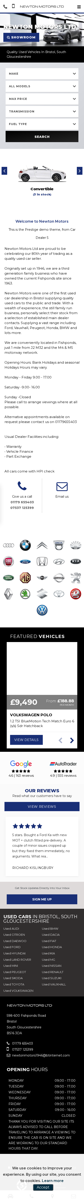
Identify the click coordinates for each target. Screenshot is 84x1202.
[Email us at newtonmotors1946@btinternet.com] (62, 489)
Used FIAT (49, 941)
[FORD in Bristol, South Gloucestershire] (25, 562)
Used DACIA (51, 934)
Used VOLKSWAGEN (18, 990)
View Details (26, 740)
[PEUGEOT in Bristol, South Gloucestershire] (75, 578)
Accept (43, 1187)
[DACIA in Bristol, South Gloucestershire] (58, 546)
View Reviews (42, 806)
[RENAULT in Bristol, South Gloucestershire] (8, 594)
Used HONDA (52, 947)
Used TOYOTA (13, 984)
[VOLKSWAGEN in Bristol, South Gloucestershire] (42, 610)
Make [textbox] (13, 73)
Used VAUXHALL (54, 984)
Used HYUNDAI (14, 953)
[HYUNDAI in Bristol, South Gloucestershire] (58, 562)
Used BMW (50, 928)
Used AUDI (11, 928)
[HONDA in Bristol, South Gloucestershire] (42, 562)
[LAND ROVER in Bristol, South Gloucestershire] (8, 578)
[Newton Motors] (42, 6)
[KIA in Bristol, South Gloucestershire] (75, 562)
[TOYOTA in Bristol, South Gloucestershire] (58, 594)
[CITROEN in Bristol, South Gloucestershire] (42, 546)
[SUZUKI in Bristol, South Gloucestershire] (42, 594)
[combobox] (42, 74)
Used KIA (48, 953)
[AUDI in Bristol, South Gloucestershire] (8, 546)
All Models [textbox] (19, 86)
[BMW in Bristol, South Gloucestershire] (25, 546)
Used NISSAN (51, 965)
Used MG (48, 959)
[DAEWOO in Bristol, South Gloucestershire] (75, 546)
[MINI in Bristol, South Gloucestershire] (42, 578)
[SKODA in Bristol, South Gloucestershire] (25, 594)
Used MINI (10, 965)
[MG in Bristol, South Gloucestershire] (25, 578)
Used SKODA (13, 978)
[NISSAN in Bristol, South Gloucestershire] (58, 578)
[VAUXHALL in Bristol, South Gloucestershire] (75, 594)
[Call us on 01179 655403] (22, 489)
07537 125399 (22, 508)
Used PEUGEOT (14, 972)
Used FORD (12, 947)
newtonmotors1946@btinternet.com (40, 1055)
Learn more (53, 1181)
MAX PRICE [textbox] (18, 99)
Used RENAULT (52, 972)
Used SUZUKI (51, 978)
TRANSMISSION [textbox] (21, 111)
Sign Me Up (42, 899)
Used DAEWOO (14, 941)
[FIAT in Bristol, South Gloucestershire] (8, 562)
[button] (72, 740)
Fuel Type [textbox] (18, 124)
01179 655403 (22, 502)
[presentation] (4, 171)
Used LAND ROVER (17, 959)
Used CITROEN (14, 934)
